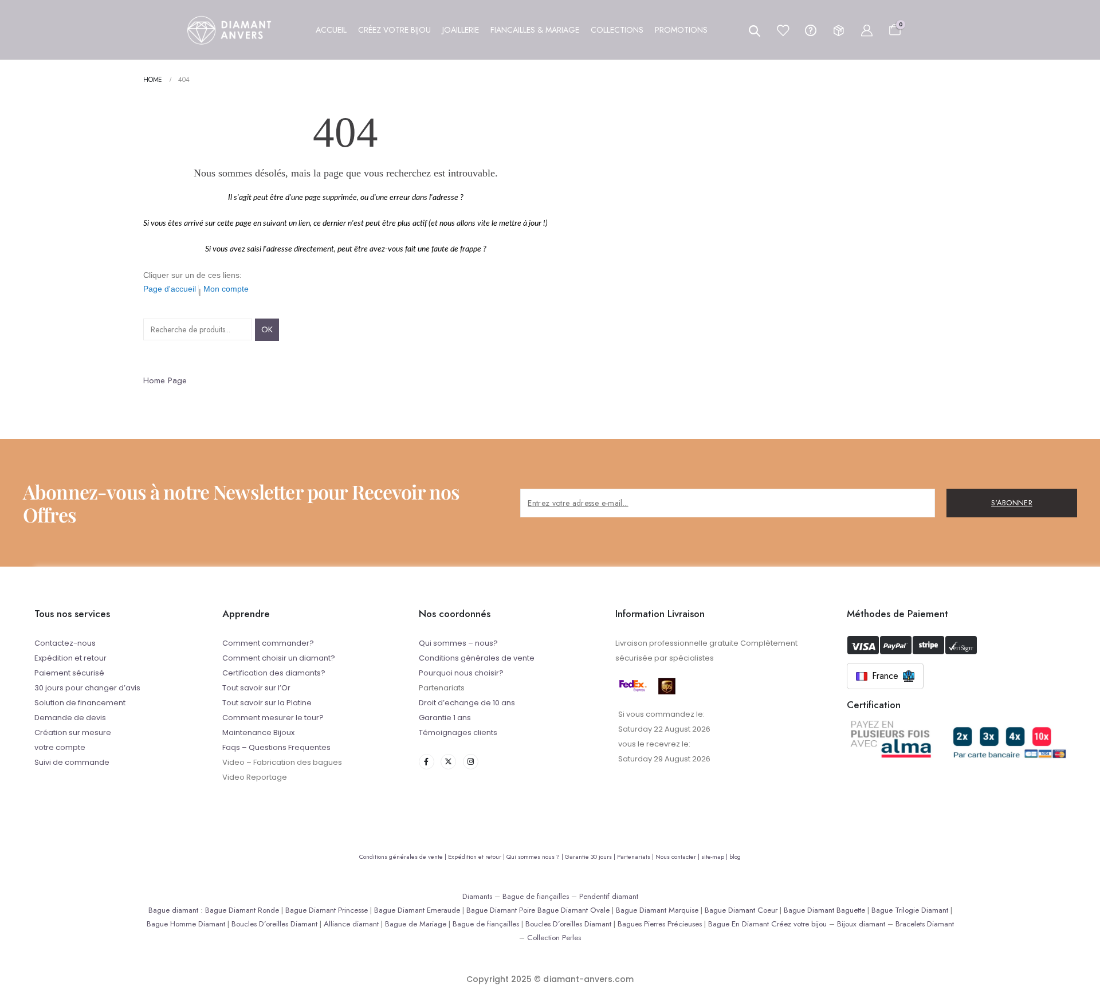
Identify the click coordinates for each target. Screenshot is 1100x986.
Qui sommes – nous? (458, 643)
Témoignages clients (458, 732)
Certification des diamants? (273, 672)
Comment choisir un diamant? (278, 658)
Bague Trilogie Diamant (909, 910)
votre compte (59, 747)
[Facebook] (426, 761)
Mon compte (226, 288)
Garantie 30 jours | (591, 856)
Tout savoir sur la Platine (267, 702)
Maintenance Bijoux (258, 732)
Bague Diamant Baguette (824, 910)
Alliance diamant (351, 923)
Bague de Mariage (415, 923)
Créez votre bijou (799, 923)
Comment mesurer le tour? (273, 717)
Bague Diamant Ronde (242, 910)
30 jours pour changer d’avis (87, 687)
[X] (448, 761)
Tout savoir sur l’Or (256, 687)
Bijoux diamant (861, 923)
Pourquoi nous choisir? (461, 672)
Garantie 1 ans (445, 717)
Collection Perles (554, 937)
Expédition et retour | (477, 856)
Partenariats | (636, 856)
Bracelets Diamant (924, 923)
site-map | (715, 856)
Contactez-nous (65, 643)
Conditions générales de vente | (403, 856)
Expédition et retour (70, 658)
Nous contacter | (678, 856)
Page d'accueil (169, 288)
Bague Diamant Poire (500, 910)
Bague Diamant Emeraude (417, 910)
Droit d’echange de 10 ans (467, 702)
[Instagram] (470, 761)
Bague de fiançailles (535, 896)
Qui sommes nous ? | (535, 856)
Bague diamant (173, 910)
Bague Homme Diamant (186, 923)
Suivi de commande (71, 762)
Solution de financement (79, 702)
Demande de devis (70, 717)
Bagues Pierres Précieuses (660, 923)
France (885, 675)
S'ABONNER (1011, 502)
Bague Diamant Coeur (741, 910)
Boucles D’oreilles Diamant (274, 923)
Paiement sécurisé (69, 672)
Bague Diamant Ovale (573, 910)
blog (735, 856)
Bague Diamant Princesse (326, 910)
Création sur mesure (72, 732)
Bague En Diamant (738, 923)
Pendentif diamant (608, 896)
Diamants (477, 896)
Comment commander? (268, 643)
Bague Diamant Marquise (657, 910)
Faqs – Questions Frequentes (276, 747)
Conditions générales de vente (477, 658)
